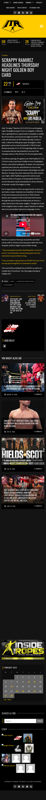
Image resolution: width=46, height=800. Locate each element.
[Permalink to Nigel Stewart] (29, 748)
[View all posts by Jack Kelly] (18, 84)
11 (34, 682)
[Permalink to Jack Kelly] (18, 738)
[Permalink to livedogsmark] (30, 768)
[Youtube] (31, 12)
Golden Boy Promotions (25, 281)
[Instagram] (19, 12)
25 (34, 691)
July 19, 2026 (11, 432)
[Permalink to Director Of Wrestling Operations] (16, 758)
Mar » (9, 699)
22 (17, 691)
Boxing (5, 55)
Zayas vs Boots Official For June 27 (13, 41)
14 (11, 686)
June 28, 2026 (11, 506)
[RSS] (23, 12)
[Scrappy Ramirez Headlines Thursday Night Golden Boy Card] (23, 111)
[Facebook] (15, 12)
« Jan (4, 699)
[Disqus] (23, 547)
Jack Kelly (26, 83)
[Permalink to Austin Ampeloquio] (26, 758)
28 (11, 696)
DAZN (12, 281)
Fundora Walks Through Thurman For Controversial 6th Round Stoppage (38, 43)
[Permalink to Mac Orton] (20, 768)
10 (29, 682)
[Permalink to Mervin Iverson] (8, 765)
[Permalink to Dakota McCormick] (19, 748)
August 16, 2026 (12, 394)
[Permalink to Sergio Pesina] (8, 745)
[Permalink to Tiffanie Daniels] (27, 738)
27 (6, 696)
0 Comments (8, 92)
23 (23, 691)
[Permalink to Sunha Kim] (6, 758)
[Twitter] (27, 12)
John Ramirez (8, 285)
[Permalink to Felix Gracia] (7, 735)
